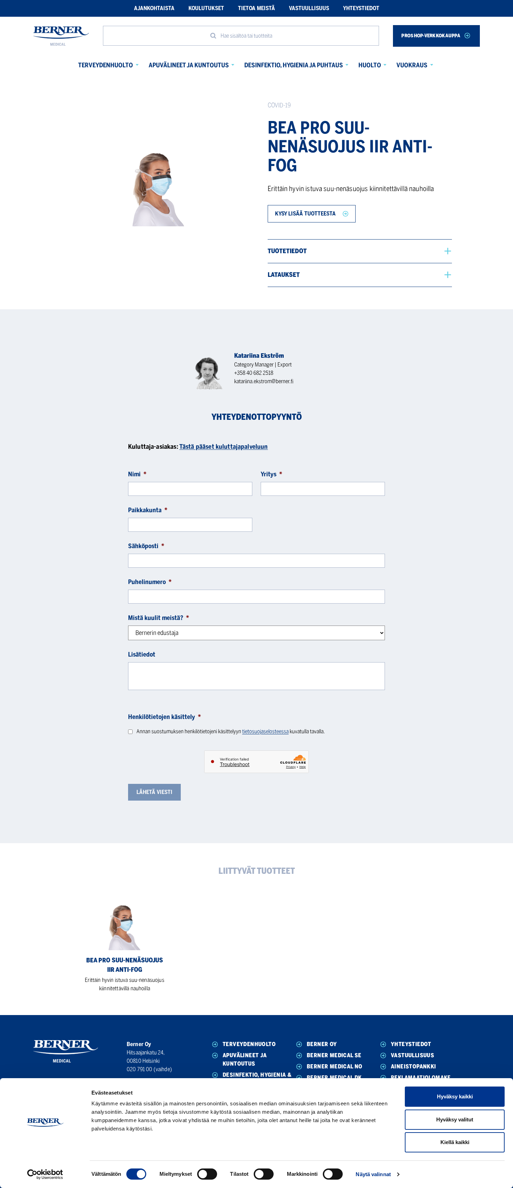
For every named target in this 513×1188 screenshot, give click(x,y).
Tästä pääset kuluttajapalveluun (223, 447)
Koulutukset (206, 8)
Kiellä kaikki (454, 1142)
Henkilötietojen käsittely (164, 717)
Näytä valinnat (373, 1174)
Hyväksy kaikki (455, 1096)
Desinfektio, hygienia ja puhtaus (293, 65)
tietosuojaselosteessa (265, 731)
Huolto (369, 65)
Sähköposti (146, 546)
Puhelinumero (150, 582)
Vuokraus (412, 65)
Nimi (137, 474)
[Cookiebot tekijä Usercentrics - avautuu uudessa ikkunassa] (45, 1174)
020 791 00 (140, 1069)
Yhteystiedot (361, 8)
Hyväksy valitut (454, 1119)
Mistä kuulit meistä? (158, 618)
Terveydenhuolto (105, 65)
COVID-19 (279, 105)
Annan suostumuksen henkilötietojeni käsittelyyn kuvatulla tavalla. (230, 731)
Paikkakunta (148, 510)
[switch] (207, 1174)
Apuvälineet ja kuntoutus (189, 65)
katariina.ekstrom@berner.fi (263, 381)
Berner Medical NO (335, 1066)
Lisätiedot (141, 654)
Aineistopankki (413, 1066)
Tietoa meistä (256, 8)
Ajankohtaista (154, 8)
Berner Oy (322, 1044)
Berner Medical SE (334, 1055)
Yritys (271, 474)
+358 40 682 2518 (253, 373)
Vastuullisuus (309, 8)
